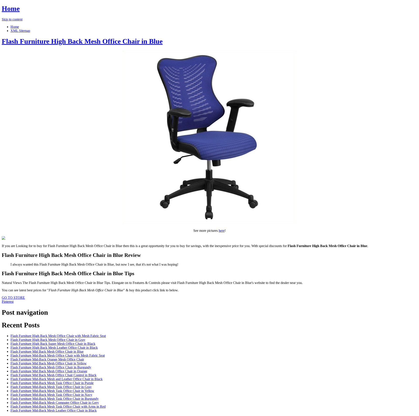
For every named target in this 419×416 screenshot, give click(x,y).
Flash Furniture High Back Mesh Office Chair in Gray (47, 340)
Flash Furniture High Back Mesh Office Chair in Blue (82, 41)
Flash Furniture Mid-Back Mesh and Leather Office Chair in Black (56, 379)
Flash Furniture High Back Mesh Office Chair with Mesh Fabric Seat (58, 336)
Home (11, 8)
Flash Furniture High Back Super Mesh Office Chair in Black (52, 344)
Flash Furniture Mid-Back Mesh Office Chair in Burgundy (50, 367)
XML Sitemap (20, 31)
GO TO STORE (13, 297)
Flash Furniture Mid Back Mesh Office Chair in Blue (47, 351)
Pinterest (8, 301)
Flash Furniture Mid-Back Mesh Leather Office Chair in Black (53, 410)
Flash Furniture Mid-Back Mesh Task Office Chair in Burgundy (54, 399)
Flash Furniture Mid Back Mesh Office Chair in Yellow (48, 363)
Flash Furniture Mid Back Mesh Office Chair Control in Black (53, 375)
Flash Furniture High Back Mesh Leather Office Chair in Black (54, 347)
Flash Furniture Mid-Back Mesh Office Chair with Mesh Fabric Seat (57, 355)
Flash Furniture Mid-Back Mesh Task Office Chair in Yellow (52, 391)
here (222, 230)
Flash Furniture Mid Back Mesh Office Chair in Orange (48, 371)
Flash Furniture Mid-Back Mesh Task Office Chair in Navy (51, 395)
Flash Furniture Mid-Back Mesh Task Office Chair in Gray (51, 387)
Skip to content (12, 19)
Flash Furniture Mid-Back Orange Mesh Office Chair (47, 359)
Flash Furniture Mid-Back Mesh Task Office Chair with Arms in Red (58, 406)
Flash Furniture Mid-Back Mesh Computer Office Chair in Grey (54, 402)
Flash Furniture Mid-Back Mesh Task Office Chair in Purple (52, 383)
